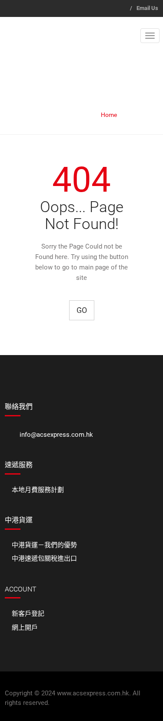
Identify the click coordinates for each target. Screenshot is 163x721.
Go (82, 310)
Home (109, 114)
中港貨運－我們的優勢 (44, 545)
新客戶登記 (28, 614)
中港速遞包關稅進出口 (44, 558)
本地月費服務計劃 (38, 490)
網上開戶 (25, 627)
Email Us (147, 8)
